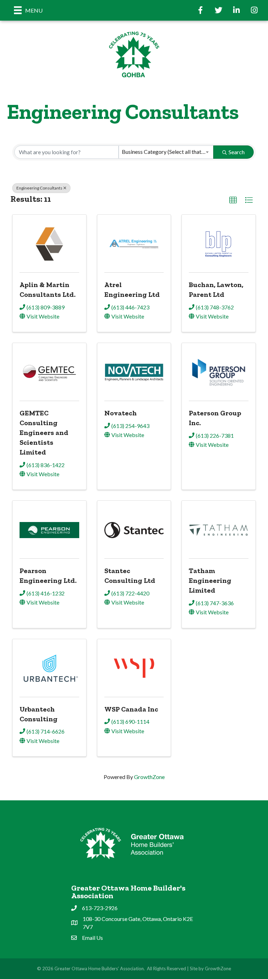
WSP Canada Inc (131, 709)
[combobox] (166, 152)
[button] (233, 200)
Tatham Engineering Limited (210, 580)
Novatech (120, 413)
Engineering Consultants (39, 188)
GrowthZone (149, 776)
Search (237, 152)
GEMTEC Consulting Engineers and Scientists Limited (44, 432)
